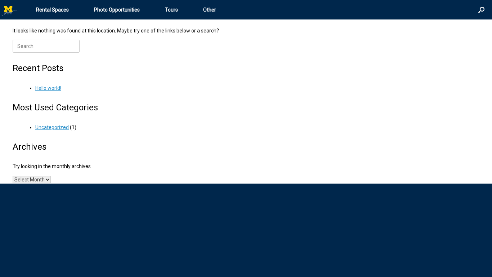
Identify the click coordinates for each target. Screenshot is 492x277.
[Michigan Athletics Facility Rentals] (9, 10)
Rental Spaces (52, 10)
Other (209, 10)
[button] (481, 9)
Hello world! (48, 88)
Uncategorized (52, 127)
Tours (171, 10)
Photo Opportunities (117, 10)
